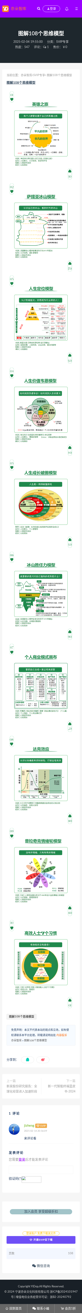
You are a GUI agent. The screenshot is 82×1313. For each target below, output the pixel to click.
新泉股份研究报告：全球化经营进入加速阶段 (22, 1089)
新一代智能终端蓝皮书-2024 (61, 1089)
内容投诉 (61, 1035)
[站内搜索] (39, 8)
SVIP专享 (62, 41)
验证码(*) (15, 1178)
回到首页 (13, 1308)
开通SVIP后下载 (43, 1239)
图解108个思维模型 (21, 82)
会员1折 (68, 1308)
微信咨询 (43, 1266)
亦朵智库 (26, 75)
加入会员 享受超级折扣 (41, 1211)
